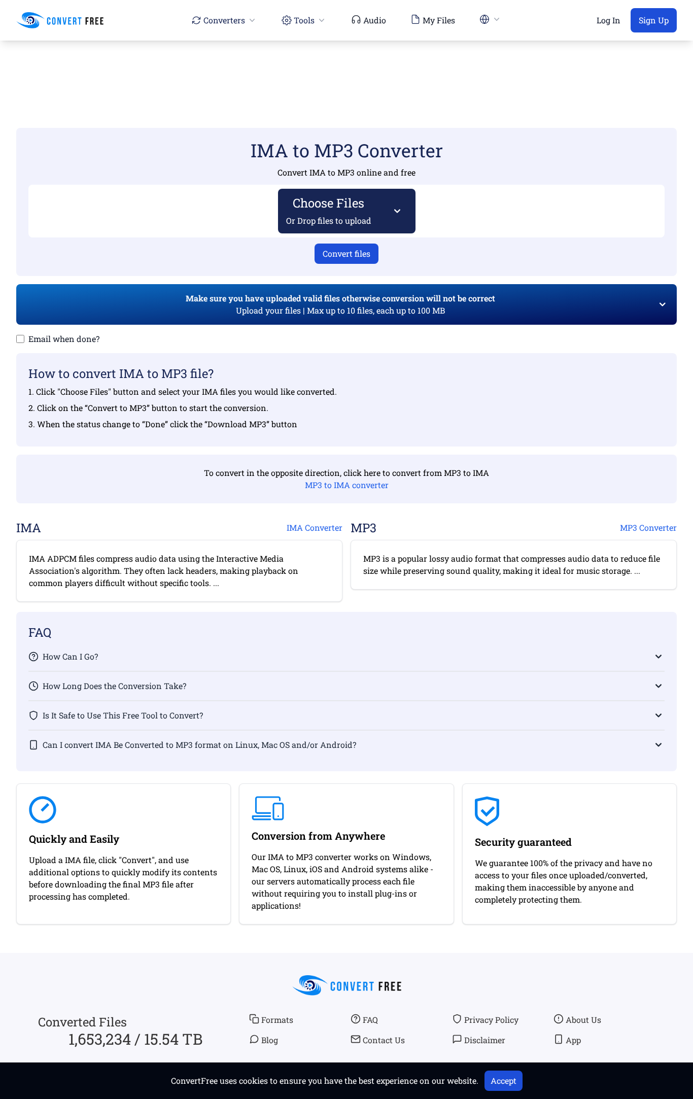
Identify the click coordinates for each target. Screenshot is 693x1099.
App (573, 1040)
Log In (608, 20)
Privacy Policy (491, 1019)
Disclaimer (484, 1040)
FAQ (370, 1019)
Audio (374, 20)
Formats (277, 1019)
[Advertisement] (346, 69)
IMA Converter (314, 527)
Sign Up (654, 20)
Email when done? (63, 338)
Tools (304, 20)
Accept (503, 1080)
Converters (224, 20)
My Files (439, 20)
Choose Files (328, 210)
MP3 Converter (648, 527)
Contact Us (384, 1040)
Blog (269, 1040)
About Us (583, 1019)
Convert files (346, 253)
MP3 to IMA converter (347, 484)
